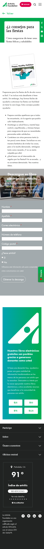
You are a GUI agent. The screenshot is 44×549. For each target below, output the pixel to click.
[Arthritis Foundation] (10, 4)
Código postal (9, 243)
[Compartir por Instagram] (28, 524)
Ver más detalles (17, 496)
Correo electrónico (11, 225)
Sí (5, 257)
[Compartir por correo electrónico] (42, 31)
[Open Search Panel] (34, 4)
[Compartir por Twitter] (42, 27)
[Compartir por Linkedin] (34, 524)
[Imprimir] (42, 36)
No (5, 262)
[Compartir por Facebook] (42, 23)
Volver (10, 13)
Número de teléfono (12, 234)
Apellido (6, 216)
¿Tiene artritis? (9, 253)
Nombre (6, 206)
